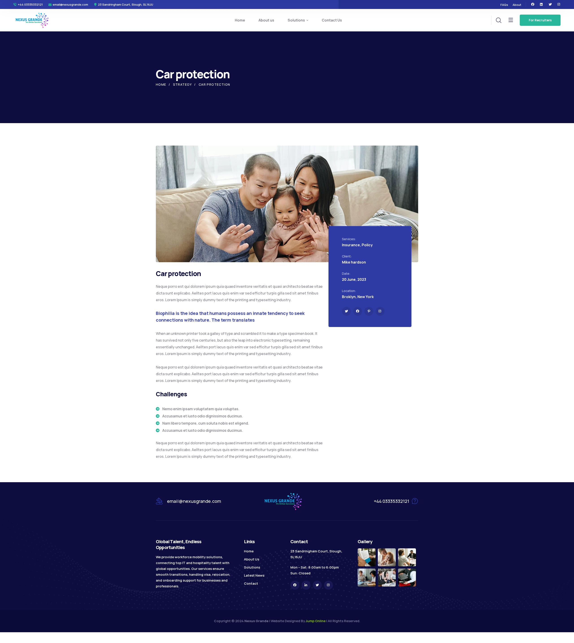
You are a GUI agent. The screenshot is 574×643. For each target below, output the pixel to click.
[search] (498, 20)
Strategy (182, 84)
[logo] (32, 19)
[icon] (532, 4)
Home (161, 84)
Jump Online (316, 621)
